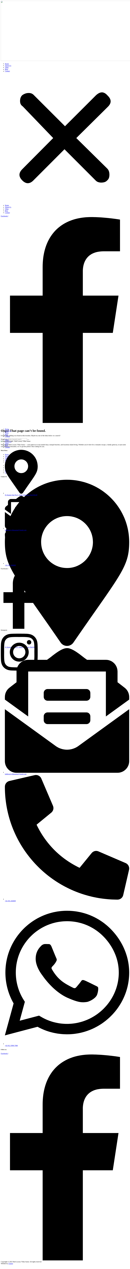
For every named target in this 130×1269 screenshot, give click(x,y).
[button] (65, 138)
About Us (8, 65)
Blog (6, 69)
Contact (7, 71)
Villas (7, 67)
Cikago (10, 1263)
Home (7, 64)
